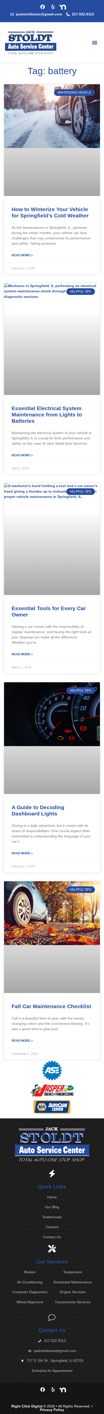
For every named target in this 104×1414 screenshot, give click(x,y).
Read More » (22, 255)
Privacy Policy (52, 1410)
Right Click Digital (26, 1406)
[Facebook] (42, 7)
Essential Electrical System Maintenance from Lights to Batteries (47, 414)
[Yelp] (53, 7)
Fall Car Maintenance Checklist (51, 1006)
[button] (95, 42)
